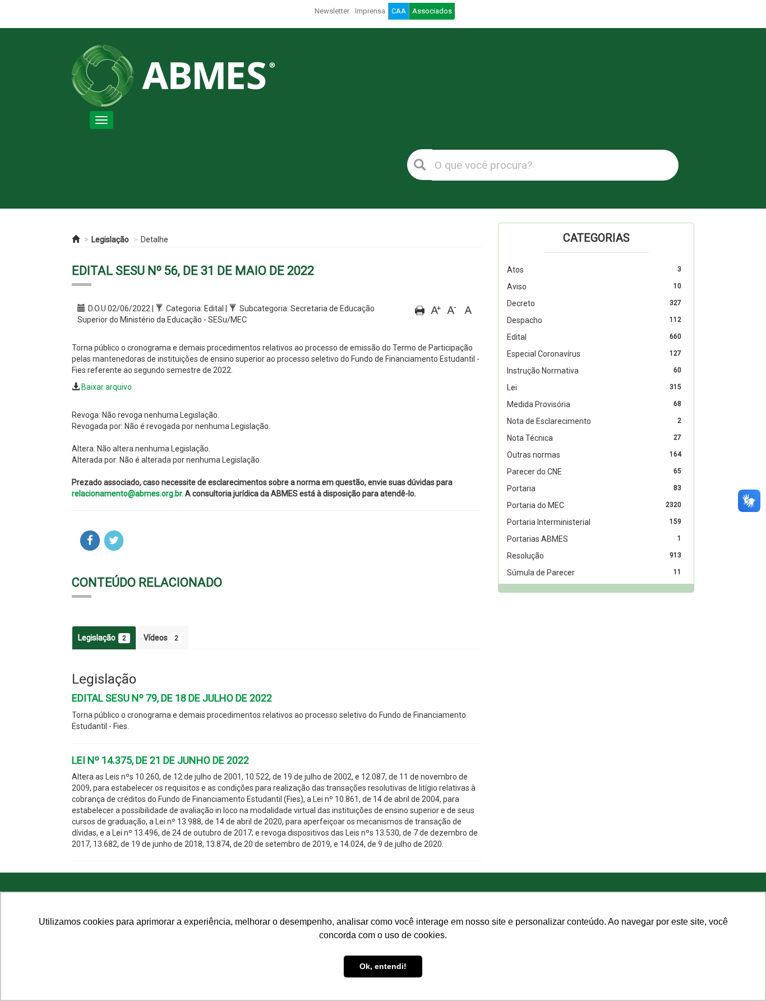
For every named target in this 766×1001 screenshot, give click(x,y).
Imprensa (370, 11)
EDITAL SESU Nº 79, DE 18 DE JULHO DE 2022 (172, 698)
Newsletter (332, 11)
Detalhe (154, 239)
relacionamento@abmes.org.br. (127, 493)
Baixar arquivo (106, 386)
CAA (398, 11)
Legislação (110, 239)
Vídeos (161, 637)
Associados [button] (432, 11)
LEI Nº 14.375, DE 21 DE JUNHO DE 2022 (160, 760)
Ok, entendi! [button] (383, 966)
